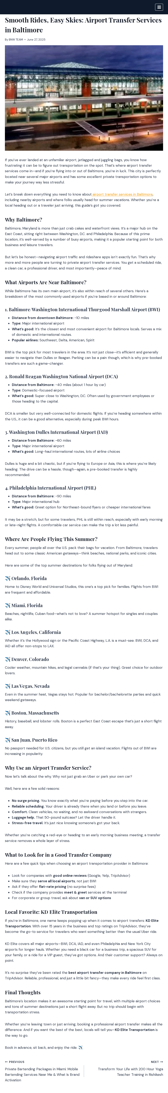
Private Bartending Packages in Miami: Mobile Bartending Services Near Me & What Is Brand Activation (42, 1071)
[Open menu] (159, 7)
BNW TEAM (16, 39)
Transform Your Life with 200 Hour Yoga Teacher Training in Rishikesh (130, 1068)
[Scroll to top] (157, 1068)
